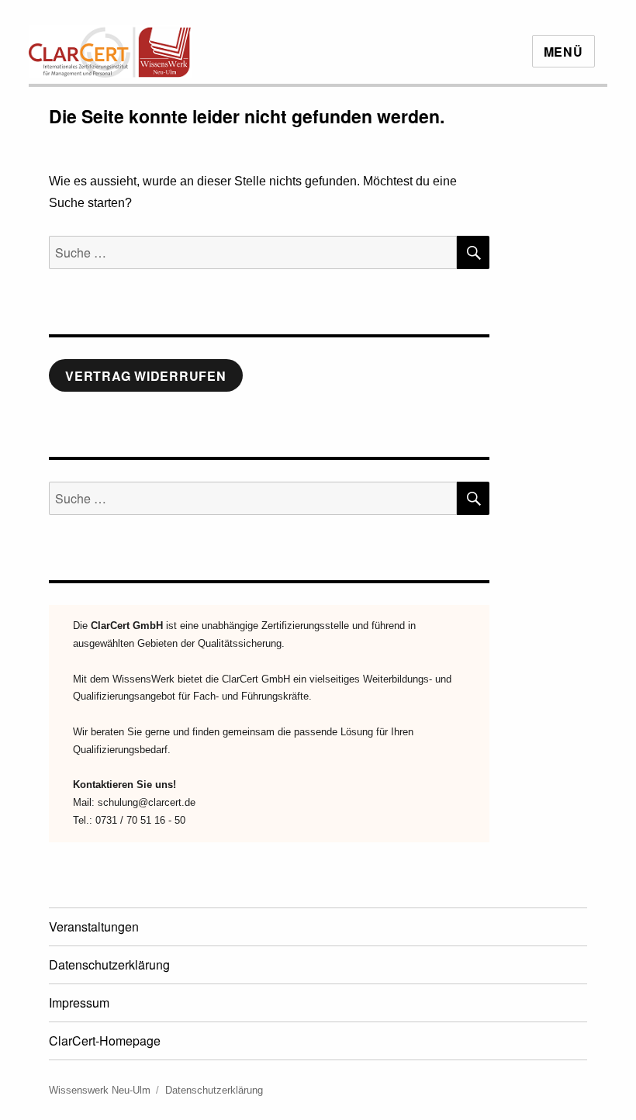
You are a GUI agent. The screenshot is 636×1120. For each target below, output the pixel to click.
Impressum (79, 1002)
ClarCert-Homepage (105, 1040)
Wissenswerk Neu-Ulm (99, 1090)
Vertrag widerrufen (145, 376)
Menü (563, 51)
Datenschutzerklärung (109, 964)
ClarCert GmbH (127, 625)
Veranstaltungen (94, 926)
